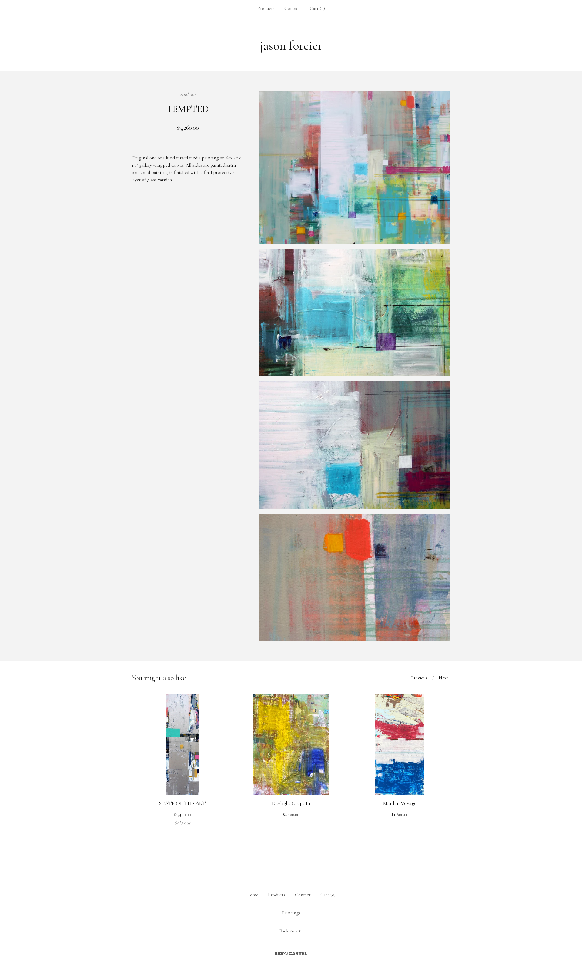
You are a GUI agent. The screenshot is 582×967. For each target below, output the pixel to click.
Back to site (291, 931)
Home (252, 895)
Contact (292, 8)
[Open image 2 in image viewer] (354, 312)
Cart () (317, 8)
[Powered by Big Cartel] (291, 953)
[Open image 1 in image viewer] (354, 167)
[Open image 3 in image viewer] (354, 445)
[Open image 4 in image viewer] (354, 577)
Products (266, 8)
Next (443, 678)
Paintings (291, 913)
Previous (419, 678)
